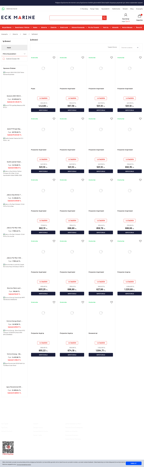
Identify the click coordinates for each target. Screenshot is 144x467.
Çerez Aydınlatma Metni (73, 424)
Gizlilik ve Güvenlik (71, 431)
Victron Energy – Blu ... (14, 354)
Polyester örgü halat (67, 88)
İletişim (125, 9)
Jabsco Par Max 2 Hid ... (14, 258)
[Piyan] (43, 68)
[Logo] (18, 17)
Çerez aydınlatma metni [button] (24, 464)
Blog (131, 9)
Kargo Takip (94, 9)
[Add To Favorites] (54, 57)
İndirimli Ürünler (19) (12, 59)
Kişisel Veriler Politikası (73, 439)
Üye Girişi (4, 427)
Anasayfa (139, 9)
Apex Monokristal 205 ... (14, 387)
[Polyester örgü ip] (129, 252)
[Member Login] (126, 15)
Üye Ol (127, 21)
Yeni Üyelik (4, 424)
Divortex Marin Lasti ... (14, 288)
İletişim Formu (38, 427)
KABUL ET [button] (134, 463)
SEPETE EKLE (43, 110)
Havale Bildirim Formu (40, 431)
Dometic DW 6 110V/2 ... (14, 96)
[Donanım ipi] (101, 313)
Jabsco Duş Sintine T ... (14, 195)
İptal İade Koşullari (71, 435)
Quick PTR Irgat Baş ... (14, 129)
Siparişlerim (105, 9)
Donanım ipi (93, 333)
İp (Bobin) (35, 34)
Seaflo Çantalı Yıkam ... (14, 162)
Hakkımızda (116, 9)
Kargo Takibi (37, 435)
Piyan (33, 88)
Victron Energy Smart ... (14, 321)
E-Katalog (84, 9)
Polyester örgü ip (123, 272)
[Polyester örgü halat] (72, 68)
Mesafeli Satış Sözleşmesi (74, 427)
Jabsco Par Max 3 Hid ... (14, 228)
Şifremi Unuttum (6, 431)
